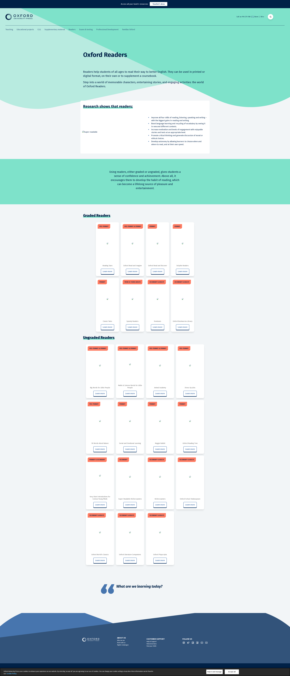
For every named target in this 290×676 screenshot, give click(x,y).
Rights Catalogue (123, 645)
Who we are (121, 640)
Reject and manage (214, 672)
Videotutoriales (151, 644)
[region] (145, 672)
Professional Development (107, 29)
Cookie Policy (11, 673)
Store (256, 17)
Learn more (107, 271)
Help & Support (151, 641)
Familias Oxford (128, 29)
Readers (72, 29)
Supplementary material (55, 29)
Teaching (9, 29)
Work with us (121, 642)
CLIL (39, 29)
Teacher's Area (158, 4)
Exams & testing (86, 29)
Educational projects (25, 29)
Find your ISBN (151, 646)
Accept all (232, 672)
